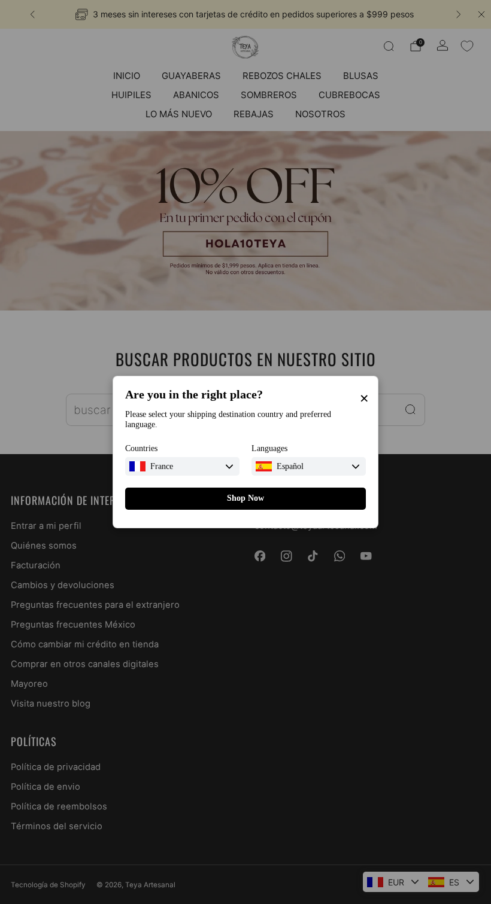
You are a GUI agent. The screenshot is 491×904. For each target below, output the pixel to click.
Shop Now (245, 498)
